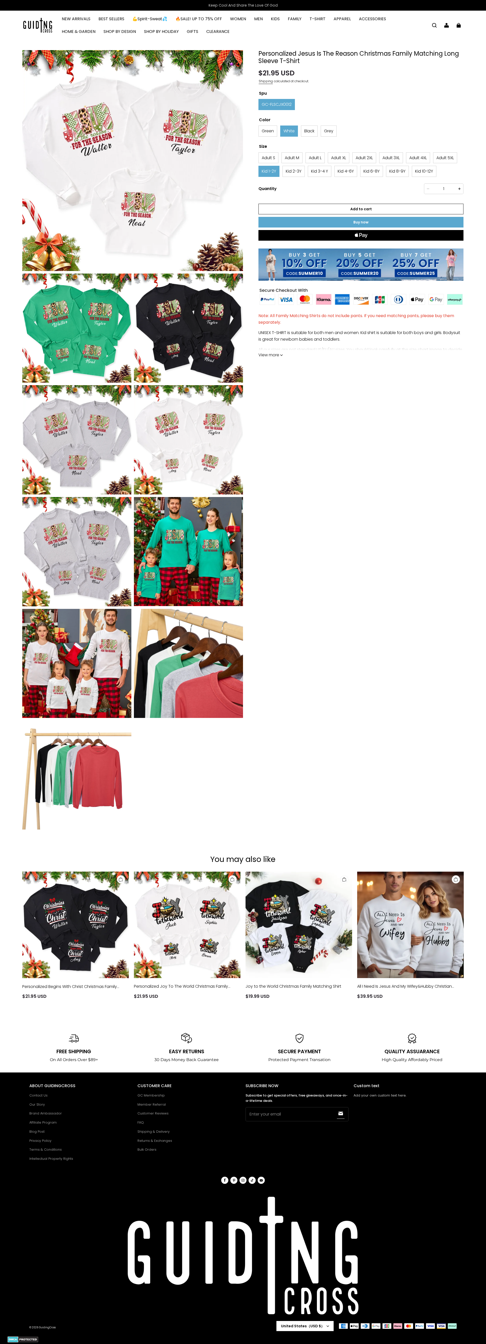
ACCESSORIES (372, 19)
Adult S (268, 158)
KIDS (275, 19)
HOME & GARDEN (78, 31)
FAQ (140, 1122)
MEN (258, 19)
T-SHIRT (318, 19)
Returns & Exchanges (154, 1140)
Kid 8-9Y (397, 171)
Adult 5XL (445, 158)
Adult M (292, 158)
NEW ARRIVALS (76, 19)
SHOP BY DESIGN (120, 31)
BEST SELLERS (111, 19)
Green (268, 131)
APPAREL (342, 19)
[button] (434, 25)
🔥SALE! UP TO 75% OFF (198, 19)
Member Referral (151, 1104)
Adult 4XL (418, 158)
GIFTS (192, 31)
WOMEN (238, 19)
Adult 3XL (391, 158)
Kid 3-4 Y (319, 171)
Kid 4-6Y (346, 171)
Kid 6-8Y (371, 171)
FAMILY (294, 19)
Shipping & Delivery (153, 1131)
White (289, 131)
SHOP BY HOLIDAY (161, 31)
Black (309, 131)
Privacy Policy (40, 1140)
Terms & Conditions (45, 1149)
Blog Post (37, 1131)
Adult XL (338, 158)
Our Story (37, 1104)
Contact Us (38, 1095)
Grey (328, 131)
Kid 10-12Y (424, 171)
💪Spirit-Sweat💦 (149, 19)
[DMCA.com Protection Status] (23, 1341)
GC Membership (151, 1095)
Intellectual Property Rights (51, 1158)
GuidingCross (47, 1327)
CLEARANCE (218, 31)
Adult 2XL (364, 158)
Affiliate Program (43, 1122)
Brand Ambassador (45, 1113)
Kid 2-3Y (293, 171)
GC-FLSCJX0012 (277, 104)
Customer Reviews (153, 1113)
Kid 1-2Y (269, 171)
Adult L (315, 158)
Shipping (266, 81)
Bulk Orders (146, 1149)
